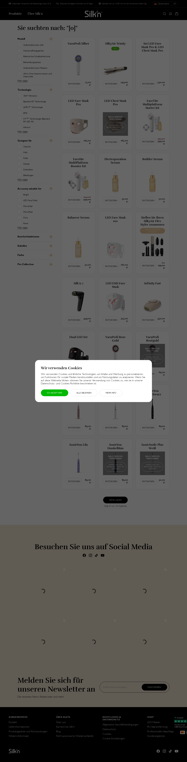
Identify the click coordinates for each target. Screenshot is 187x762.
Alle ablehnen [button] (83, 393)
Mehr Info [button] (111, 393)
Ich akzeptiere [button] (54, 393)
